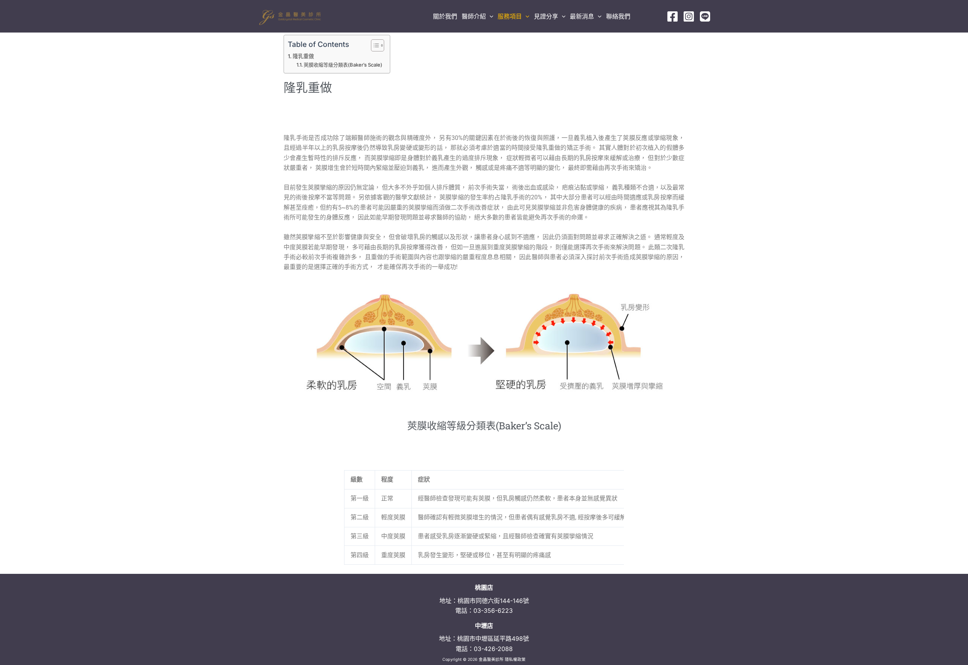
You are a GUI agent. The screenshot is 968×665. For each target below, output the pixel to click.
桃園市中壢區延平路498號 (493, 638)
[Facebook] (672, 16)
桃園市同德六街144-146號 (493, 600)
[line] (705, 16)
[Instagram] (689, 16)
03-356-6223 (493, 610)
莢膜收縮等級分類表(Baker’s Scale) (343, 65)
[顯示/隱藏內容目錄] (373, 45)
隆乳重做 (303, 56)
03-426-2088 (493, 649)
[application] (489, 16)
